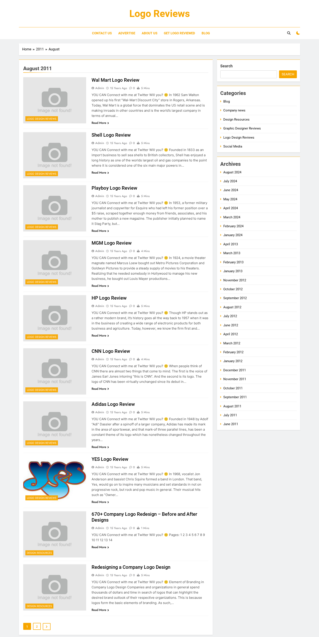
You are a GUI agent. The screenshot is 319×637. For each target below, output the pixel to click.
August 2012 (232, 307)
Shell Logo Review (111, 135)
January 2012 (232, 361)
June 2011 (230, 424)
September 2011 (235, 397)
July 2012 (230, 316)
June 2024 (230, 190)
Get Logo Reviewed (179, 33)
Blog (206, 33)
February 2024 (233, 226)
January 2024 (232, 235)
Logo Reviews (159, 13)
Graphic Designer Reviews (242, 128)
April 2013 (230, 244)
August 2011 (232, 406)
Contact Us (102, 33)
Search (226, 66)
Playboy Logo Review (114, 188)
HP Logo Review (109, 298)
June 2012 (230, 325)
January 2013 (232, 271)
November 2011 (234, 379)
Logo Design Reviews (41, 119)
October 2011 (233, 388)
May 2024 (230, 199)
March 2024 (231, 217)
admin (99, 88)
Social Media (232, 146)
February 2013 (233, 262)
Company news (234, 110)
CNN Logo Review (111, 351)
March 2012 (231, 343)
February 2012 (233, 352)
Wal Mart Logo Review (115, 80)
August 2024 (232, 172)
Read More (99, 123)
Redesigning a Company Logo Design (131, 567)
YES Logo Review (110, 459)
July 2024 (230, 181)
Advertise (126, 33)
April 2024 (230, 208)
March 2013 (231, 253)
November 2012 (234, 280)
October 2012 (233, 289)
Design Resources (39, 553)
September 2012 (235, 298)
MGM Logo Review (112, 243)
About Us (149, 33)
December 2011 (234, 370)
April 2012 (230, 334)
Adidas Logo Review (113, 404)
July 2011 (230, 415)
